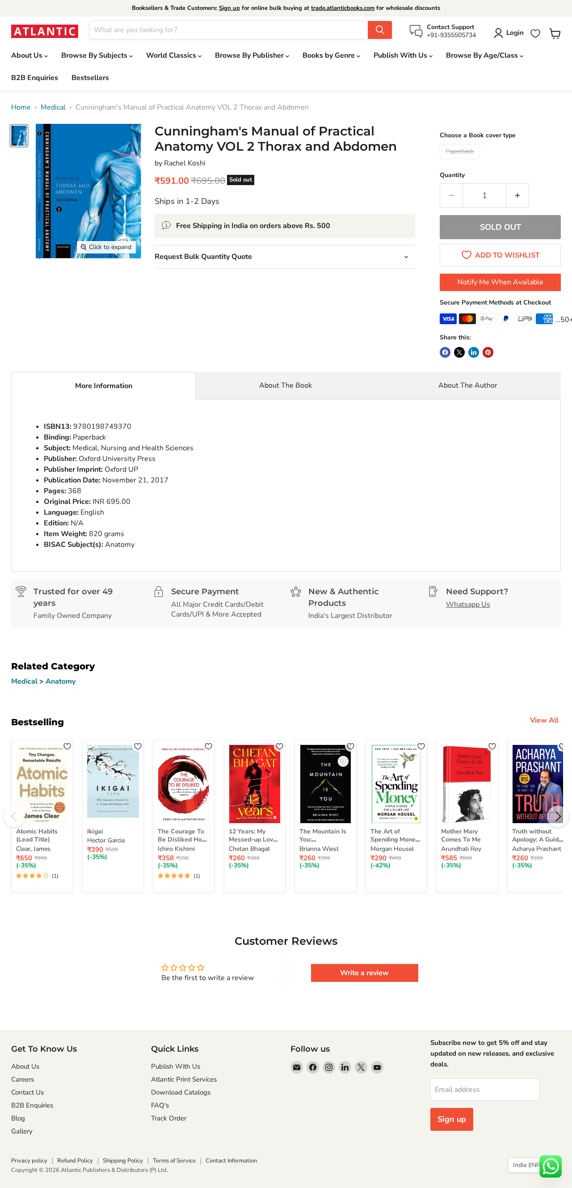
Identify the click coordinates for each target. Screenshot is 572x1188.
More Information (103, 386)
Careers (22, 1079)
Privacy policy (29, 1161)
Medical (53, 107)
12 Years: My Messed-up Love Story (253, 839)
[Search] (380, 30)
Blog (18, 1118)
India (530, 1165)
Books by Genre (330, 55)
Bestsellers (90, 78)
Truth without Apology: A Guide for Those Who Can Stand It (537, 843)
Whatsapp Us (468, 604)
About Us (27, 55)
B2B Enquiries (34, 78)
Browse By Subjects (95, 55)
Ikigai (95, 831)
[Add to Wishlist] (67, 746)
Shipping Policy (123, 1161)
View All (544, 720)
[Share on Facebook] (445, 352)
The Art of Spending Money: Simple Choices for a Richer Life (395, 843)
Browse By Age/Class (483, 55)
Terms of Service (174, 1161)
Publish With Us (401, 55)
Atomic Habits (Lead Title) (37, 835)
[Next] (557, 816)
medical (25, 681)
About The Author (467, 385)
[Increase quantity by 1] (517, 195)
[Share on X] (459, 352)
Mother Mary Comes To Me (461, 835)
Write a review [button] (364, 973)
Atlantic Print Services (184, 1079)
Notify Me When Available (500, 282)
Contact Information (231, 1161)
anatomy (61, 681)
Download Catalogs (180, 1092)
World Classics (172, 55)
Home (21, 107)
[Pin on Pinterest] (488, 352)
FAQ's (160, 1105)
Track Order (168, 1118)
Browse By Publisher (250, 55)
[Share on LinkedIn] (473, 352)
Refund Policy (75, 1161)
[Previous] (14, 816)
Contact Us (27, 1092)
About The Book (285, 385)
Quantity (452, 175)
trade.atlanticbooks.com (342, 8)
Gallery (22, 1131)
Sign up (229, 8)
